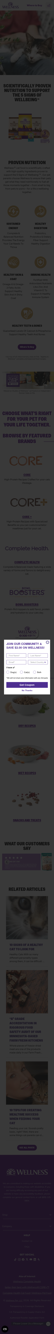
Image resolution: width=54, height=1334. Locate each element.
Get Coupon (27, 684)
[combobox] (37, 662)
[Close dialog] (47, 642)
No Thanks (27, 690)
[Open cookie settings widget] (4, 1329)
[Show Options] (45, 662)
